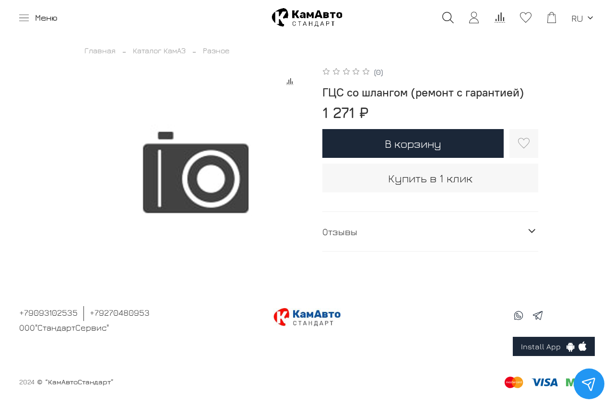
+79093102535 (48, 313)
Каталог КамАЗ (159, 50)
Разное (216, 50)
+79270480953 (120, 313)
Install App (544, 346)
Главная (100, 50)
